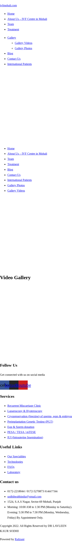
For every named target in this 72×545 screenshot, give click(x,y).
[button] (39, 37)
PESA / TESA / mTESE (21, 432)
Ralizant (19, 539)
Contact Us (13, 58)
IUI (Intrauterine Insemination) (25, 437)
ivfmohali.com (8, 5)
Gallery (11, 37)
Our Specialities (16, 456)
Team (10, 24)
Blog (10, 53)
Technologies (15, 461)
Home (11, 13)
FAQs (10, 466)
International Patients (19, 64)
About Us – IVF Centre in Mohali (27, 19)
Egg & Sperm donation (20, 426)
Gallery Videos (23, 43)
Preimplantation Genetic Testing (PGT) (30, 421)
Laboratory (13, 472)
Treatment (13, 29)
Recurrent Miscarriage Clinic (24, 405)
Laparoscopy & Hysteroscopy (24, 411)
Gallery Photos (23, 48)
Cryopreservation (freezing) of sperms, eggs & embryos (39, 416)
